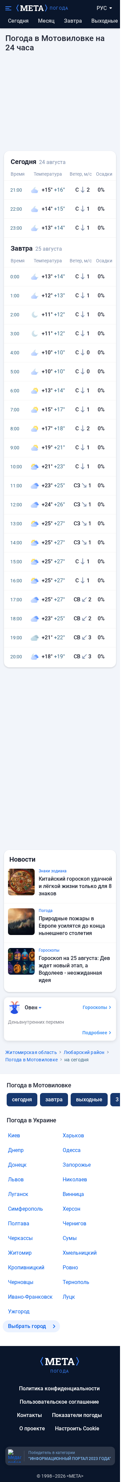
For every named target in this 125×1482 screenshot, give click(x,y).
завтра (54, 1099)
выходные (104, 21)
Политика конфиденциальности (59, 1388)
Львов (16, 1179)
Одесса (72, 1150)
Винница (73, 1194)
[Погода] (60, 1361)
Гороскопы (95, 1007)
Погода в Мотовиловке (31, 1059)
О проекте (32, 1428)
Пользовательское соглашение (59, 1402)
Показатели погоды (77, 1415)
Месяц (46, 21)
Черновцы (20, 1282)
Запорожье (77, 1165)
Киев (14, 1135)
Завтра (73, 21)
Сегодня (18, 21)
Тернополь (76, 1282)
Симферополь (25, 1209)
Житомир (20, 1253)
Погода (59, 8)
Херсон (71, 1209)
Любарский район (84, 1052)
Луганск (18, 1194)
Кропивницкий (26, 1267)
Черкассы (20, 1238)
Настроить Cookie (77, 1428)
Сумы (70, 1238)
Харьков (73, 1135)
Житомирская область (31, 1052)
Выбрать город (27, 1326)
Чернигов (74, 1223)
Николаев (75, 1179)
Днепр (16, 1150)
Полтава (18, 1223)
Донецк (17, 1165)
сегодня (22, 1099)
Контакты (29, 1415)
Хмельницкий (80, 1253)
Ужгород (19, 1311)
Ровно (70, 1267)
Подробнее (94, 1032)
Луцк (69, 1297)
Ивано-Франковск (30, 1297)
